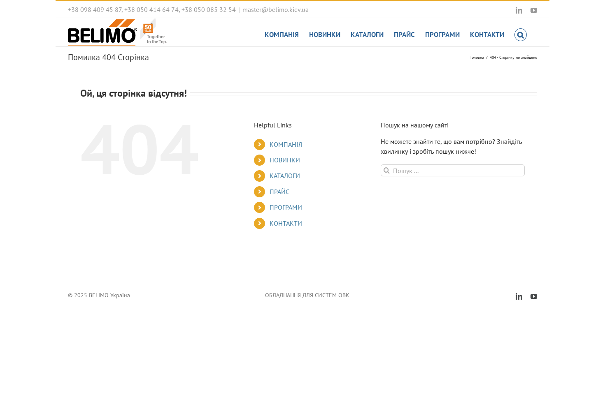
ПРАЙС (279, 191)
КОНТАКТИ (286, 223)
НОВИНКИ (285, 160)
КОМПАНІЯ (286, 144)
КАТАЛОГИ (285, 175)
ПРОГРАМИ (286, 207)
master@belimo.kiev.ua (275, 9)
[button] (520, 34)
